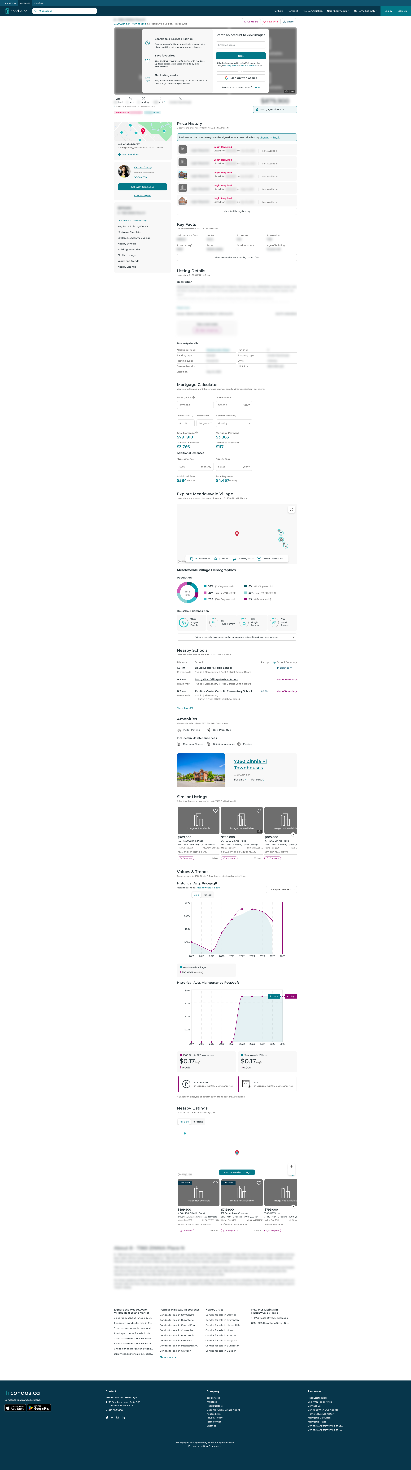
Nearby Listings (127, 266)
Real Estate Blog (317, 1398)
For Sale (278, 10)
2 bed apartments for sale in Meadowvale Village (142, 1338)
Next (241, 55)
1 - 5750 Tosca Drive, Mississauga (269, 1317)
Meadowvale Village (160, 23)
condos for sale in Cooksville (176, 1330)
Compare (252, 21)
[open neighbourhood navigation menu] (349, 11)
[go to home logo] (21, 1392)
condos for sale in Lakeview (176, 1340)
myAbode (27, 1399)
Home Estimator (367, 10)
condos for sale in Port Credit (177, 1335)
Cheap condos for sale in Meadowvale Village (140, 1348)
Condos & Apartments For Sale (325, 1425)
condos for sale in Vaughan (221, 1340)
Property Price (185, 397)
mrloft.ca (38, 3)
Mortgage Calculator (129, 232)
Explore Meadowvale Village (134, 237)
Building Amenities (129, 249)
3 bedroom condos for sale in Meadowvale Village (143, 1328)
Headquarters (215, 1405)
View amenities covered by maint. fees (237, 257)
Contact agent (142, 195)
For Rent (293, 10)
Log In (388, 11)
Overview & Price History (132, 220)
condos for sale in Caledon (221, 1350)
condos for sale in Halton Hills (223, 1325)
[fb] (113, 1417)
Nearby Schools (127, 243)
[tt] (108, 1417)
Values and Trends (128, 261)
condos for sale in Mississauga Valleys (181, 1345)
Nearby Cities (214, 1309)
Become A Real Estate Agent (223, 1409)
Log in (256, 87)
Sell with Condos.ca (142, 186)
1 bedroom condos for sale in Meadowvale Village (142, 1323)
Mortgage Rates (317, 1421)
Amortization (203, 415)
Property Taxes (223, 459)
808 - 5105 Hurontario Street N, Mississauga (276, 1323)
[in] (118, 1417)
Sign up (264, 137)
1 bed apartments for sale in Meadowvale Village (142, 1333)
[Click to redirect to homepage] (16, 11)
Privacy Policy (231, 65)
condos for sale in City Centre (177, 1314)
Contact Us (314, 1405)
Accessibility (214, 1413)
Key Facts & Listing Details (133, 226)
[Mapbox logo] (185, 561)
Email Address (225, 44)
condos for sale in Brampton (222, 1320)
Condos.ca (10, 1399)
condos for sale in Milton (220, 1330)
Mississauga (180, 23)
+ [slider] (292, 898)
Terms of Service (248, 65)
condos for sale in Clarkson (175, 1350)
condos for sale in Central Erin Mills (180, 1325)
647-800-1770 (140, 177)
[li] (124, 1417)
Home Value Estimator (321, 1413)
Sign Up (402, 11)
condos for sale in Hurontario (177, 1320)
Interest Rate (184, 415)
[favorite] (215, 811)
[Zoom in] (291, 1166)
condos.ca (25, 3)
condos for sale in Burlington (223, 1345)
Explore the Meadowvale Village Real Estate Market (131, 1311)
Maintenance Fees (185, 459)
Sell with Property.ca (320, 1401)
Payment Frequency (226, 415)
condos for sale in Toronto (221, 1335)
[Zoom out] (291, 1172)
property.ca (10, 3)
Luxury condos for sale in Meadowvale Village (140, 1353)
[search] (64, 11)
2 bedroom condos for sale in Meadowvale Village (143, 1317)
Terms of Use (214, 1421)
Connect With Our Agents (323, 1409)
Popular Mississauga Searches (180, 1309)
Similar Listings (127, 255)
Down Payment (223, 397)
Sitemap (211, 1425)
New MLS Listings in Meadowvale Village (264, 1311)
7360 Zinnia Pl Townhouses (130, 23)
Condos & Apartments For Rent (325, 1429)
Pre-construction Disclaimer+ (205, 1446)
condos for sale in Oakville (221, 1314)
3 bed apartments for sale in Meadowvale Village (142, 1343)
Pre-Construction (313, 10)
